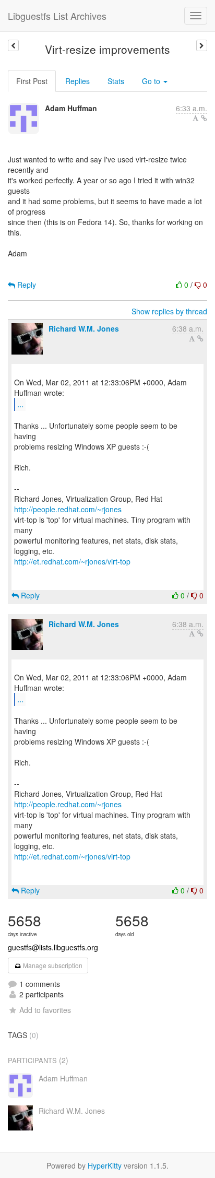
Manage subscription (51, 965)
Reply (25, 284)
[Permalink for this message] (204, 118)
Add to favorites (45, 1010)
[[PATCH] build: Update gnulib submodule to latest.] (13, 45)
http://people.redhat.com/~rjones (68, 509)
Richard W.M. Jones (84, 328)
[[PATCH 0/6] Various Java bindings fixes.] (201, 45)
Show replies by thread (169, 311)
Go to (152, 81)
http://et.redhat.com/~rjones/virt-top (72, 561)
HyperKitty (105, 1165)
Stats (116, 81)
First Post (31, 81)
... (20, 404)
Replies (77, 81)
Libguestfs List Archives (57, 15)
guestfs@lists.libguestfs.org (53, 947)
